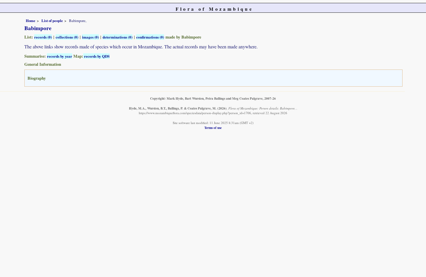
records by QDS (96, 56)
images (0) (90, 37)
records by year (59, 56)
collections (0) (67, 37)
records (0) (43, 37)
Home (30, 20)
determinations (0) (117, 37)
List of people (52, 20)
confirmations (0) (150, 37)
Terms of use (213, 127)
